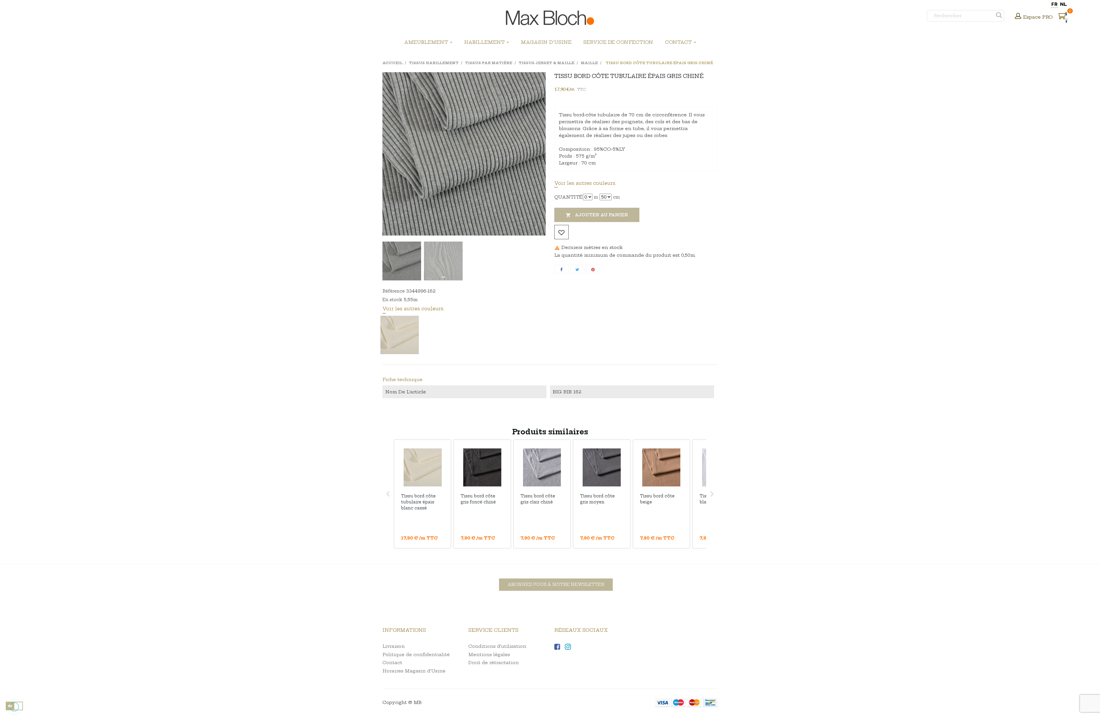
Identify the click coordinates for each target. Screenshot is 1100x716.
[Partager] (561, 269)
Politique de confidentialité (416, 654)
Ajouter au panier (597, 215)
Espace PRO (1038, 17)
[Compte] (1018, 16)
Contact (392, 662)
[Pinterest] (593, 269)
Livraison (393, 646)
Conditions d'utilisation (497, 646)
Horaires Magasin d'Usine (413, 671)
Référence (393, 291)
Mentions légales (489, 654)
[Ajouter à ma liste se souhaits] (561, 232)
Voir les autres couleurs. (585, 183)
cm (616, 197)
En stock (392, 299)
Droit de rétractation (493, 662)
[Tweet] (577, 269)
